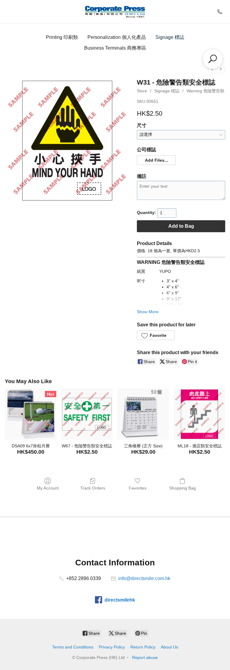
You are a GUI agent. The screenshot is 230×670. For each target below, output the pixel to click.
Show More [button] (147, 311)
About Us (169, 647)
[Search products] (212, 58)
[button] (156, 160)
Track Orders (92, 488)
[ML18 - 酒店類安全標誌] (199, 414)
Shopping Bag (182, 488)
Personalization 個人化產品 (116, 37)
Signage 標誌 (169, 37)
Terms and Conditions (72, 647)
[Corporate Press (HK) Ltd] (115, 11)
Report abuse (145, 657)
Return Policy (142, 647)
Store (142, 90)
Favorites (137, 488)
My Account (48, 488)
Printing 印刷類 (62, 37)
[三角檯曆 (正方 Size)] (143, 414)
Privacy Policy (112, 647)
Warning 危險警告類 (205, 90)
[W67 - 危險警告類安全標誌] (87, 414)
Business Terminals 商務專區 (115, 48)
